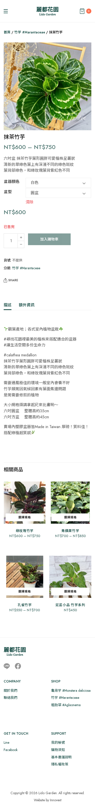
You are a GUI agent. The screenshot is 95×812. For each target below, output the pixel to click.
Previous (11, 87)
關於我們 (10, 690)
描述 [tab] (7, 305)
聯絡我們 (10, 697)
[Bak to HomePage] (15, 651)
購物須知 (58, 749)
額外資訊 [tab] (26, 305)
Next (84, 87)
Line (6, 742)
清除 (29, 201)
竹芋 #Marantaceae (29, 32)
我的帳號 (58, 742)
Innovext (55, 800)
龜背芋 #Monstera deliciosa (71, 690)
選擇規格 (24, 517)
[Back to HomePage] (47, 11)
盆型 (8, 192)
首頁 (7, 32)
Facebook (11, 749)
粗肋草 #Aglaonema (66, 704)
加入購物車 (49, 239)
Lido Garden (47, 793)
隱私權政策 (59, 764)
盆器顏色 (11, 181)
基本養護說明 (61, 757)
